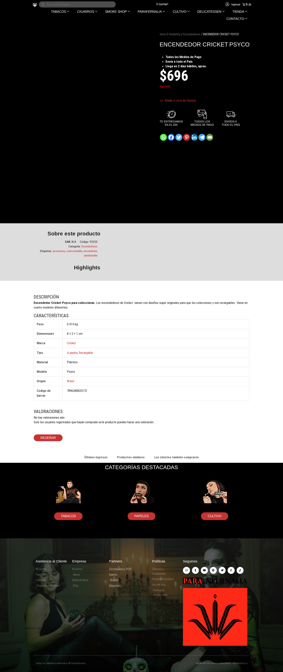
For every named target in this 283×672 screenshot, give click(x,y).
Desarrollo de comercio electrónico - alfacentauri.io (221, 663)
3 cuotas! (152, 4)
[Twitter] (178, 137)
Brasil (70, 381)
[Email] (209, 137)
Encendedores (191, 34)
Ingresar (235, 4)
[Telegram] (201, 137)
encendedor (90, 251)
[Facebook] (171, 137)
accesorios (59, 251)
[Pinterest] (186, 137)
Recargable (86, 353)
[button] (60, 11)
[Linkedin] (194, 137)
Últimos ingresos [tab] (95, 457)
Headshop (175, 34)
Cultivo (214, 516)
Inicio (163, 34)
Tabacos (68, 516)
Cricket (71, 343)
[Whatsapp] (163, 137)
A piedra (72, 353)
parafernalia (90, 255)
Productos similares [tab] (131, 457)
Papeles (141, 516)
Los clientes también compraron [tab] (176, 457)
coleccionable (74, 251)
